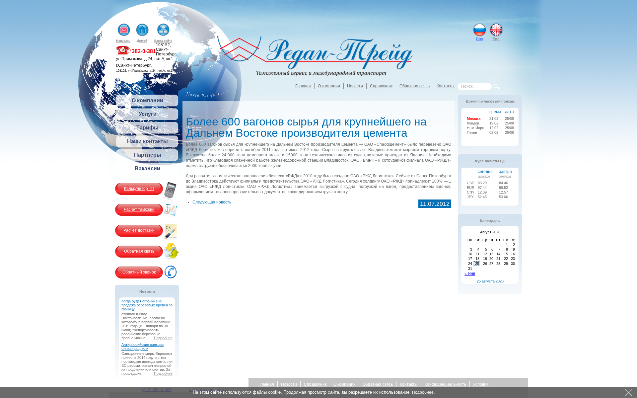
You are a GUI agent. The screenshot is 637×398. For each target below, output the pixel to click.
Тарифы (147, 127)
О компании (329, 86)
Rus (479, 39)
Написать (123, 40)
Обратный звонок (139, 272)
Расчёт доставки (139, 230)
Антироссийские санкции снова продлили (142, 347)
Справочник (381, 86)
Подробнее (163, 338)
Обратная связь (414, 86)
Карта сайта (163, 40)
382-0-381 (144, 51)
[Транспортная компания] (315, 57)
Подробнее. (423, 392)
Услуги (148, 114)
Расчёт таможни (139, 209)
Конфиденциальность (445, 384)
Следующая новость (211, 202)
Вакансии (147, 168)
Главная (303, 86)
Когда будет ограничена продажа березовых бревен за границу (147, 305)
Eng (496, 39)
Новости (355, 86)
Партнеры (147, 155)
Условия (481, 384)
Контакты (446, 86)
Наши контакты (147, 141)
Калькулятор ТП (139, 188)
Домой (142, 40)
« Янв (469, 273)
